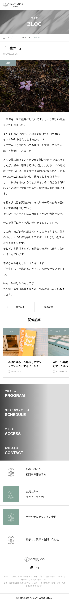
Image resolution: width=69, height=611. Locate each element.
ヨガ (8, 62)
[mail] (37, 567)
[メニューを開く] (64, 5)
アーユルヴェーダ (58, 331)
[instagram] (31, 567)
